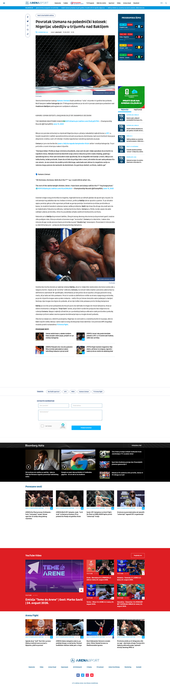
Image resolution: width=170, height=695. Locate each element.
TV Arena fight (97, 392)
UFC (65, 392)
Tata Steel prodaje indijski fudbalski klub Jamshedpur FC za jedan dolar (126, 453)
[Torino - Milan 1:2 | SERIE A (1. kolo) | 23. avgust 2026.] (100, 591)
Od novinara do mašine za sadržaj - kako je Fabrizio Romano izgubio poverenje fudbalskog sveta (41, 474)
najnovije (32, 667)
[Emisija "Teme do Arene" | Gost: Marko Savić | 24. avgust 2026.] (54, 576)
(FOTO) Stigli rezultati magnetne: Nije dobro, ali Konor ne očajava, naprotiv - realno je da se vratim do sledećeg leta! (100, 349)
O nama (89, 667)
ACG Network (77, 667)
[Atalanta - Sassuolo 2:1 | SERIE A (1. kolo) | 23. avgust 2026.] (131, 567)
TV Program (90, 3)
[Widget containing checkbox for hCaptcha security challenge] (53, 426)
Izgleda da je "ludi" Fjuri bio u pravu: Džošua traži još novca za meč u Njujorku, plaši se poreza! (38, 643)
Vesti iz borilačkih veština (45, 15)
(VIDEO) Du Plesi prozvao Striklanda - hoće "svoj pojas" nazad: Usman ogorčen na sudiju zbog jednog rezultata (38, 515)
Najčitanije (138, 110)
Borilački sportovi (54, 392)
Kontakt (138, 667)
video (41, 667)
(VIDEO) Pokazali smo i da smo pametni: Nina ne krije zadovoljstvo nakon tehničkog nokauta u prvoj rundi (59, 349)
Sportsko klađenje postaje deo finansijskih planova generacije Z (127, 463)
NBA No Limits (101, 3)
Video (119, 3)
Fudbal (65, 3)
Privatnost (100, 667)
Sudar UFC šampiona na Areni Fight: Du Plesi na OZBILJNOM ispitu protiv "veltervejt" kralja (99, 514)
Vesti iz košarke (132, 146)
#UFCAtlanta (70, 121)
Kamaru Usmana (63, 101)
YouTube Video (33, 555)
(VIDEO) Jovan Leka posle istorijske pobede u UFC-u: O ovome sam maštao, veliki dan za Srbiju (100, 336)
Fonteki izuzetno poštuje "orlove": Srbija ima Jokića (135, 151)
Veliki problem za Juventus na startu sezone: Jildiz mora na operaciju (110, 8)
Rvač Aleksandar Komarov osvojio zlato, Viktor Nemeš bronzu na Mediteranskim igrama (98, 643)
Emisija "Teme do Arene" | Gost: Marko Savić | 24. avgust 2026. (54, 601)
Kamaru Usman (84, 392)
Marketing (128, 667)
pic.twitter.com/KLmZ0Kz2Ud (60, 189)
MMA (73, 392)
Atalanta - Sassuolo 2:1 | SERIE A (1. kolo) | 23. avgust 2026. (129, 579)
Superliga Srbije (133, 115)
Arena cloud (127, 3)
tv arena (76, 683)
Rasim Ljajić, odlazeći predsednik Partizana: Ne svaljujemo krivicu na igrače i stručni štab (135, 119)
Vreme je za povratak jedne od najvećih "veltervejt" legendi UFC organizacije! (130, 513)
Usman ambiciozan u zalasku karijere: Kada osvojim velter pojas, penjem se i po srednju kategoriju (60, 336)
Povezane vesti (42, 329)
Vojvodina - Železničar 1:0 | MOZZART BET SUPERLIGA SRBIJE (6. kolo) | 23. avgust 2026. (130, 604)
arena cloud (52, 667)
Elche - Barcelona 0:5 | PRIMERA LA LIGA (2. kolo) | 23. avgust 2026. (99, 579)
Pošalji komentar (86, 428)
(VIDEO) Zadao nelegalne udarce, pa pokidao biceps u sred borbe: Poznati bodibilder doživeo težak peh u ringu (69, 643)
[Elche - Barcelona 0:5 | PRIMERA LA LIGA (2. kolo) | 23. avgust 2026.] (100, 567)
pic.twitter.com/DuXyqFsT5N (87, 121)
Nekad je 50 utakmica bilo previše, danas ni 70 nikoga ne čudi (127, 474)
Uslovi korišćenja (114, 667)
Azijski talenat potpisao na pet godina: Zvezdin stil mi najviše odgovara (64, 8)
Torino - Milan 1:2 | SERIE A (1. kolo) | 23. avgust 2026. (100, 603)
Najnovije (58, 3)
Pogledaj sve (136, 445)
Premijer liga (131, 157)
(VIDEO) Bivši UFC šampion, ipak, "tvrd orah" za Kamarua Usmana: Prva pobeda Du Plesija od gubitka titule (69, 514)
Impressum (64, 667)
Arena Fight (31, 615)
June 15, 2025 (58, 124)
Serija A (129, 136)
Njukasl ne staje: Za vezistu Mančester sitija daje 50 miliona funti (135, 161)
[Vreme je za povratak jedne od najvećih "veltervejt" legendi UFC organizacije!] (131, 500)
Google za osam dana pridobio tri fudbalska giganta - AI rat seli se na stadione (76, 473)
